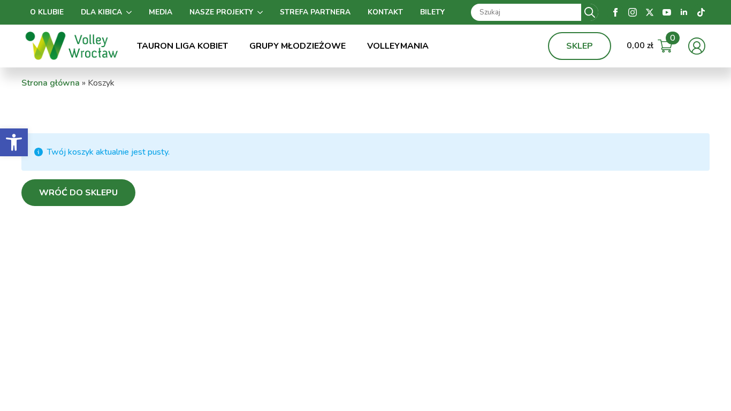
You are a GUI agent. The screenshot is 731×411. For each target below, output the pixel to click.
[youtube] (666, 12)
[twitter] (649, 12)
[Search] (589, 12)
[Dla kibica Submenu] (131, 12)
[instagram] (632, 12)
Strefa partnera (315, 12)
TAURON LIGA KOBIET (182, 46)
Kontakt (385, 12)
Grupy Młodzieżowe (297, 46)
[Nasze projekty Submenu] (262, 12)
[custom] (701, 12)
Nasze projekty (221, 12)
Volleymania (398, 46)
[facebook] (615, 12)
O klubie (47, 12)
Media (160, 12)
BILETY (432, 12)
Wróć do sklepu (78, 193)
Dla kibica (101, 12)
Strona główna (50, 83)
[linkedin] (683, 12)
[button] (14, 142)
